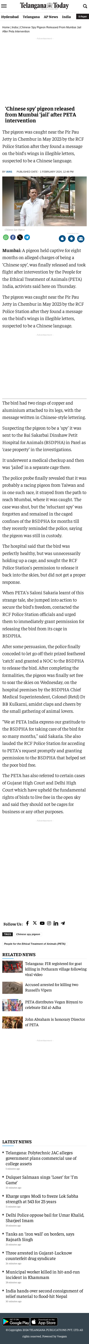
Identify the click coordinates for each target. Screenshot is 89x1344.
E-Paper (83, 16)
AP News (51, 16)
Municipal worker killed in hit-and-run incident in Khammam (43, 1274)
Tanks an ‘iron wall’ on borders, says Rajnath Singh (40, 1236)
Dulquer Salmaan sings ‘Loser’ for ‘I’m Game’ (42, 1179)
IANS (9, 171)
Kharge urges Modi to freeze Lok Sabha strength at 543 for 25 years (42, 1198)
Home (6, 27)
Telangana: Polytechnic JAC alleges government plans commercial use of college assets (41, 1157)
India (66, 16)
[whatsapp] (6, 237)
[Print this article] (80, 239)
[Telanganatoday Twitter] (35, 924)
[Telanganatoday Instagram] (49, 923)
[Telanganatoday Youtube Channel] (42, 923)
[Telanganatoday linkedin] (56, 923)
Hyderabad (10, 16)
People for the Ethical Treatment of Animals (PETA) (34, 943)
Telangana (31, 16)
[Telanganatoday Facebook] (27, 923)
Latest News (17, 1141)
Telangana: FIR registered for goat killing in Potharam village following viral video (55, 969)
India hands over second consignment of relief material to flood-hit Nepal (44, 1293)
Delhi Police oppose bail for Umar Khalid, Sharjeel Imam (45, 1217)
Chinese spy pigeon (28, 934)
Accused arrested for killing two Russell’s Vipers (51, 987)
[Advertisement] (44, 867)
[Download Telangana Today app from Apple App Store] (62, 239)
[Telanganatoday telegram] (62, 923)
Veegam (62, 1336)
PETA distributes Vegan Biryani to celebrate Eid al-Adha (54, 1004)
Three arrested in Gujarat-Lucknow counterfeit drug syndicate (39, 1255)
